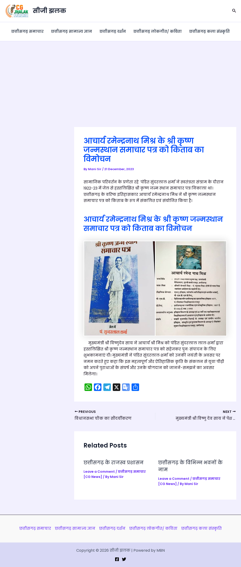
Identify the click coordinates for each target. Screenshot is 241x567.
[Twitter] (124, 559)
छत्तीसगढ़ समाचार (27, 31)
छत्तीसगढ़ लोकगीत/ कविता (157, 31)
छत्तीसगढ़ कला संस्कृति (209, 31)
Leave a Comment (99, 471)
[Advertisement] (120, 77)
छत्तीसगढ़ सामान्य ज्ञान (71, 31)
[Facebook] (117, 559)
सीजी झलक (49, 11)
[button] (234, 11)
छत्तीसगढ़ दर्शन (113, 31)
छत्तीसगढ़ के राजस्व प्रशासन (114, 462)
